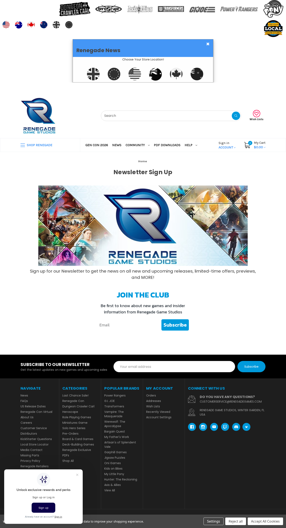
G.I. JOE (109, 401)
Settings (213, 521)
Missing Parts (30, 455)
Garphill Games (115, 452)
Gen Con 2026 (96, 145)
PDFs (65, 455)
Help (189, 145)
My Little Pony (114, 474)
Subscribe (175, 324)
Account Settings (158, 417)
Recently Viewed (158, 412)
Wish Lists (256, 119)
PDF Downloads (167, 145)
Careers (26, 423)
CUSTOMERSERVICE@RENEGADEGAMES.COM (231, 401)
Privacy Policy (30, 461)
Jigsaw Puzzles (114, 458)
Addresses (153, 401)
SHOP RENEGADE (39, 145)
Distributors (29, 433)
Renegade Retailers (35, 466)
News (116, 145)
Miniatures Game (75, 423)
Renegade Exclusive (76, 450)
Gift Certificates (248, 88)
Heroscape (70, 412)
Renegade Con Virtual (36, 412)
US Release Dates (33, 406)
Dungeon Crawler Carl (78, 406)
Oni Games (112, 463)
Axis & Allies (112, 485)
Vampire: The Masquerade (114, 414)
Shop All (68, 461)
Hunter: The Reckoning (120, 479)
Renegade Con (73, 401)
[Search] (236, 116)
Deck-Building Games (78, 444)
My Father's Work (116, 437)
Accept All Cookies (265, 521)
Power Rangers (115, 395)
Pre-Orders (70, 433)
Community (136, 145)
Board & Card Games (77, 439)
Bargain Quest (114, 431)
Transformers (114, 406)
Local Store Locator (35, 444)
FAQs (24, 401)
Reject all (236, 521)
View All (109, 490)
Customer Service (34, 428)
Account (226, 145)
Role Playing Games (76, 417)
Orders (151, 395)
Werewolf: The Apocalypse (114, 424)
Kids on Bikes (113, 468)
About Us (27, 417)
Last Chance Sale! (75, 395)
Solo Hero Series (73, 428)
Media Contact (32, 450)
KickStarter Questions (36, 439)
